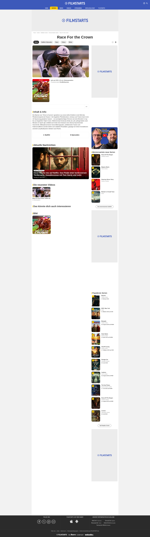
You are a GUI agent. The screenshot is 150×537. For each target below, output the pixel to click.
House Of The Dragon (107, 154)
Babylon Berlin (105, 167)
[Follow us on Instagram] (49, 522)
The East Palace (105, 385)
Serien (54, 8)
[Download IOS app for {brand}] (72, 521)
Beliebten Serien (44, 32)
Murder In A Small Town (107, 191)
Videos (69, 8)
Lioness (103, 410)
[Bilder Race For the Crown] (41, 225)
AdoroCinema (108, 523)
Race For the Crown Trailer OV (41, 198)
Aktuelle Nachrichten (44, 145)
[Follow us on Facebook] (39, 522)
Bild (35, 213)
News (61, 8)
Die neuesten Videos (44, 184)
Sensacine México (101, 525)
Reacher (103, 295)
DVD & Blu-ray (90, 8)
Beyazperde (94, 523)
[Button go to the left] (113, 42)
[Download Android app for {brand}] (77, 521)
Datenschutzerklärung (85, 531)
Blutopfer (103, 321)
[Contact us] (54, 522)
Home (34, 32)
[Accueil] (75, 3)
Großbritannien (64, 82)
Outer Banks (104, 334)
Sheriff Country (105, 346)
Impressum (63, 531)
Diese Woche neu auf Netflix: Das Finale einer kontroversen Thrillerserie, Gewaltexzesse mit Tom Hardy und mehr (60, 174)
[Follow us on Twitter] (44, 522)
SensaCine (108, 520)
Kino (46, 8)
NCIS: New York (105, 308)
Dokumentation (68, 80)
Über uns (53, 531)
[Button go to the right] (116, 42)
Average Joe (104, 359)
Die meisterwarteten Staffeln (104, 206)
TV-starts (101, 8)
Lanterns (103, 372)
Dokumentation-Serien (53, 32)
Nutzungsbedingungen (72, 531)
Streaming (78, 8)
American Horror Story (107, 179)
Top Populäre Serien (104, 425)
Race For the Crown (75, 37)
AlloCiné (94, 520)
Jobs (58, 531)
